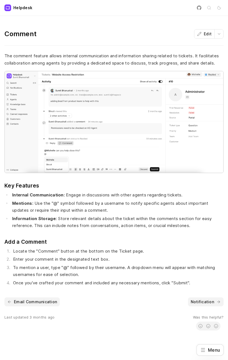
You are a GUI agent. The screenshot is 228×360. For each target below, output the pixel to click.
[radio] (200, 326)
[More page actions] (218, 33)
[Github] (199, 7)
